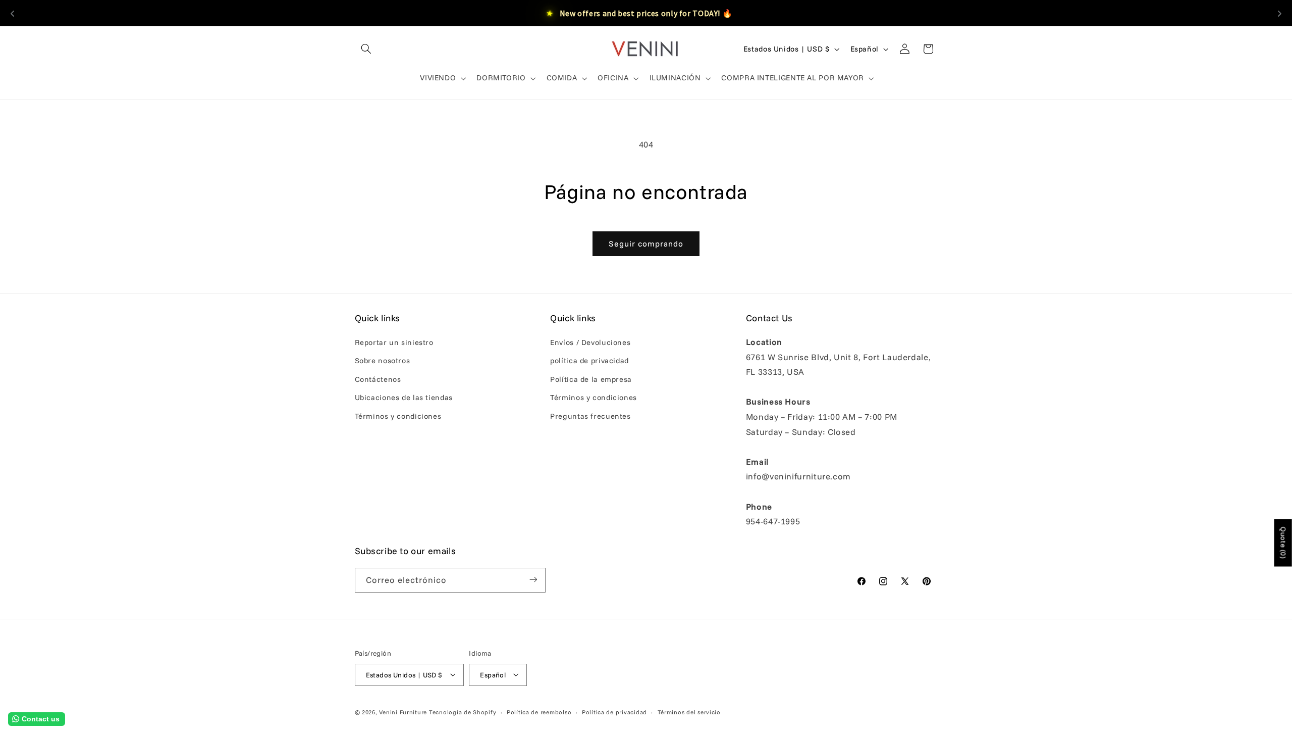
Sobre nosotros (382, 361)
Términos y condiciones (398, 416)
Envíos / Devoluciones (590, 342)
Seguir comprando (646, 243)
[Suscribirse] (533, 579)
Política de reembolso (539, 711)
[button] (366, 49)
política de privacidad (589, 361)
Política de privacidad (614, 711)
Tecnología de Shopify (462, 711)
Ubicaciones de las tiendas (404, 398)
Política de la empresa (591, 379)
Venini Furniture (404, 711)
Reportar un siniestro (394, 342)
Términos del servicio (689, 711)
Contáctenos (378, 379)
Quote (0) (1283, 542)
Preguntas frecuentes (590, 416)
